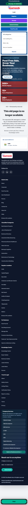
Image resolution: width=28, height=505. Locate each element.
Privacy (3, 405)
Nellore (3, 311)
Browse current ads (9, 130)
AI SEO (5, 430)
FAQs (2, 214)
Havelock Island (5, 288)
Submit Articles (14, 24)
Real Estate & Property (7, 226)
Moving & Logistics (6, 249)
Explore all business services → (14, 452)
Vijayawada (4, 304)
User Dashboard (5, 195)
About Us (3, 210)
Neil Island (4, 292)
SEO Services (6, 427)
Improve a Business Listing (8, 343)
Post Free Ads (4, 191)
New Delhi (4, 276)
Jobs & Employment (6, 230)
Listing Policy (4, 386)
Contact (3, 397)
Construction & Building (7, 261)
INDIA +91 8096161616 (7, 464)
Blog (2, 202)
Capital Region (5, 273)
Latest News (4, 366)
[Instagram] (11, 172)
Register (14, 16)
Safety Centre (4, 382)
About (3, 378)
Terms (3, 401)
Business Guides (5, 358)
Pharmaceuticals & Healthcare (9, 241)
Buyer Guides (4, 355)
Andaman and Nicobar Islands (9, 280)
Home (2, 183)
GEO (4, 434)
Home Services (5, 245)
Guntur (3, 307)
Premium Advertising (6, 335)
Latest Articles (5, 362)
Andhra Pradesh (5, 296)
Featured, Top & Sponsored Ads (9, 339)
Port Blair (3, 284)
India (2, 269)
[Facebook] (3, 172)
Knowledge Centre (14, 132)
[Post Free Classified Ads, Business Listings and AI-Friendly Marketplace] (14, 8)
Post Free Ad (14, 29)
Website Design (7, 420)
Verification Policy (6, 390)
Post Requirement (6, 327)
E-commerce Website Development (11, 448)
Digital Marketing (7, 441)
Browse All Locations (6, 218)
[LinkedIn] (7, 172)
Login (14, 12)
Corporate (4, 187)
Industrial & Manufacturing (8, 237)
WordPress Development (9, 444)
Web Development (7, 423)
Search (14, 51)
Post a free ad (20, 130)
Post (14, 501)
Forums (14, 20)
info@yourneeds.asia (6, 461)
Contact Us (4, 206)
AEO (4, 437)
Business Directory (6, 234)
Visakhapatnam (5, 300)
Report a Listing (5, 394)
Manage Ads (4, 331)
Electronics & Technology (7, 257)
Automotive (4, 253)
